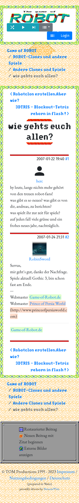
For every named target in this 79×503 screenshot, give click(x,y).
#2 (67, 236)
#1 (67, 158)
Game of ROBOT (22, 51)
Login (65, 35)
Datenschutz (60, 478)
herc (39, 181)
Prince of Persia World (48, 303)
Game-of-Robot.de (45, 297)
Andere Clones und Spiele (39, 70)
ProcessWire (51, 489)
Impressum (66, 471)
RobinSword (39, 259)
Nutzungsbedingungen (27, 478)
